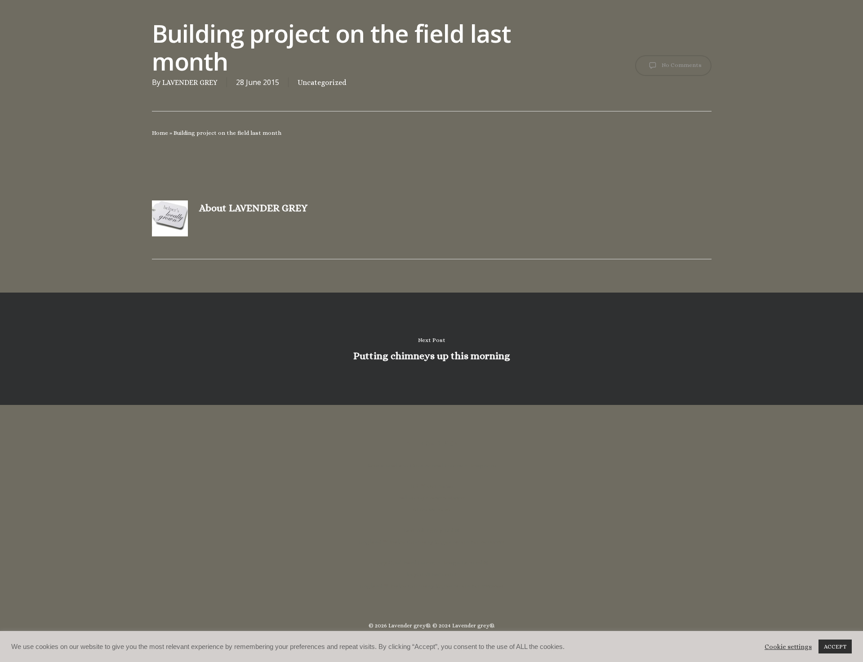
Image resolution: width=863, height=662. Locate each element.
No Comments (681, 65)
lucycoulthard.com (431, 574)
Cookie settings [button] (788, 646)
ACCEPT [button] (835, 646)
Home (160, 132)
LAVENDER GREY (190, 82)
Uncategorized (322, 82)
